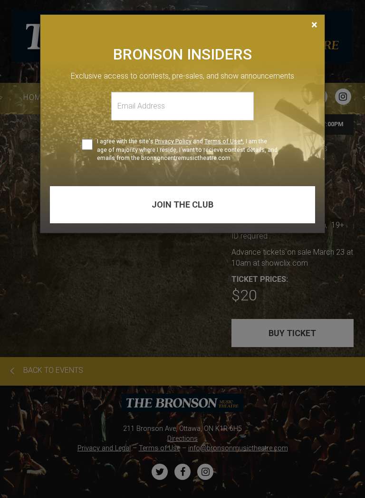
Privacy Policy (173, 141)
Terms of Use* (223, 141)
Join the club (182, 204)
